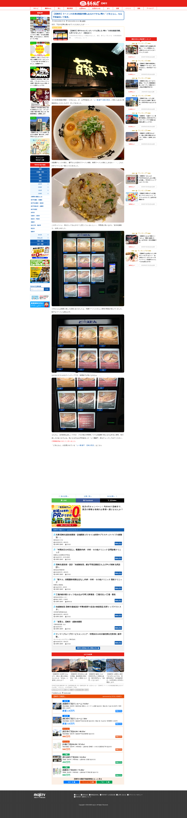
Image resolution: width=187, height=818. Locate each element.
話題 (117, 8)
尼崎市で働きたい (59, 530)
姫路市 (33, 231)
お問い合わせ (122, 795)
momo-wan (67, 693)
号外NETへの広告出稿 (108, 795)
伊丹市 (33, 212)
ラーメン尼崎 (62, 690)
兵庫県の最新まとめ (36, 196)
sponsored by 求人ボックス (74, 530)
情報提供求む (95, 795)
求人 (59, 8)
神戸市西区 (34, 209)
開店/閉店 (70, 8)
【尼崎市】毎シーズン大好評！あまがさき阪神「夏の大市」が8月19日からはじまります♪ (39, 134)
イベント (128, 8)
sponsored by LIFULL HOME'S (112, 696)
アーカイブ (150, 8)
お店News (82, 8)
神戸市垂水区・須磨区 (37, 206)
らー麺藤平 (71, 690)
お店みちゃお (96, 8)
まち (108, 8)
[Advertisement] (141, 24)
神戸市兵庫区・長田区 (37, 203)
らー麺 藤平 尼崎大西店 (102, 100)
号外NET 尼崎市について (83, 797)
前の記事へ (65, 496)
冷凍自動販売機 (79, 690)
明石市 (33, 228)
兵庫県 (83, 21)
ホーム (78, 795)
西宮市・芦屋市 (35, 219)
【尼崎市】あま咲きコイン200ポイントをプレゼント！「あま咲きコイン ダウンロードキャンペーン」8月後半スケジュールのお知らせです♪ (147, 257)
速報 (138, 8)
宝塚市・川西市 (35, 215)
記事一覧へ (88, 496)
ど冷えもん (55, 690)
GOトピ (36, 8)
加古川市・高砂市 (36, 225)
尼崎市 (104, 3)
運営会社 (85, 795)
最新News (48, 8)
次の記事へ (111, 496)
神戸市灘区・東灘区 (36, 200)
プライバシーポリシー (136, 795)
